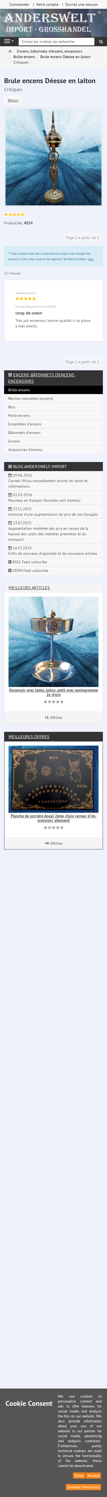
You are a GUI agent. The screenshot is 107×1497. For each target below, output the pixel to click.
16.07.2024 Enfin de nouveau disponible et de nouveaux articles (52, 550)
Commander (19, 4)
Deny (79, 1475)
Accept (93, 1475)
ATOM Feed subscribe (30, 570)
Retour (13, 100)
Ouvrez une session (81, 4)
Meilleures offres (29, 736)
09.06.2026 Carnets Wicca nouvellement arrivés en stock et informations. (48, 481)
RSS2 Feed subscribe (29, 561)
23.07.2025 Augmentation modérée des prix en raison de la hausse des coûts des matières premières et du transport (48, 531)
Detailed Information (83, 1487)
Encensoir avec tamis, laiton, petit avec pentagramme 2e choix (53, 692)
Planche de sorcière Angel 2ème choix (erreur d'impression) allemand (54, 818)
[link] (14, 215)
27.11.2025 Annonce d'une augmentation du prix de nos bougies (53, 511)
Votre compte (47, 4)
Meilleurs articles (29, 587)
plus (91, 259)
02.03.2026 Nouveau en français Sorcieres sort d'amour (44, 497)
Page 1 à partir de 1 (82, 237)
